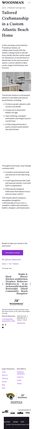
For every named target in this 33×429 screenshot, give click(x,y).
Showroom (5, 378)
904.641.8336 (21, 323)
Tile (9, 264)
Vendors (19, 383)
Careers (19, 380)
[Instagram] (3, 325)
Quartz (4, 264)
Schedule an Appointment (21, 372)
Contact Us (20, 377)
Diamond (15, 264)
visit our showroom (12, 259)
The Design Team (20, 8)
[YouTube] (3, 327)
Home (4, 372)
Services (4, 381)
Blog (3, 384)
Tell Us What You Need (12, 252)
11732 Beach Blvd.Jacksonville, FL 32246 (8, 320)
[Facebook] (5, 325)
